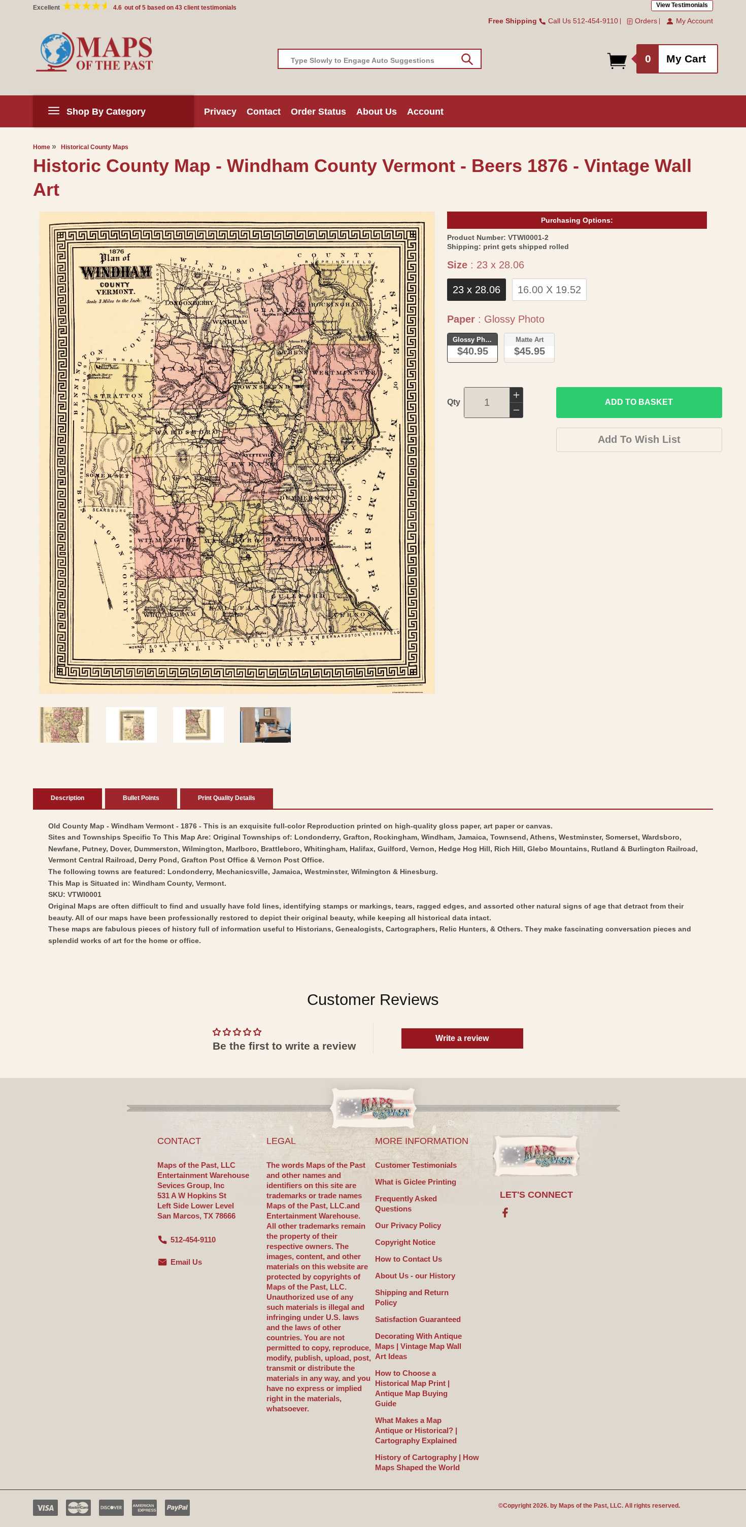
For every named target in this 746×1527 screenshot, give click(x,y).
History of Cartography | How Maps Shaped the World (427, 1462)
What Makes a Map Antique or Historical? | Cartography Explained (416, 1430)
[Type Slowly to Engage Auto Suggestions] (467, 59)
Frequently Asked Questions (406, 1203)
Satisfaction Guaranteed (418, 1319)
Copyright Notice (405, 1242)
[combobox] (380, 59)
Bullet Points (141, 798)
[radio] (476, 290)
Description (67, 798)
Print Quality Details (226, 798)
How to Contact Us (408, 1259)
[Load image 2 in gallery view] (131, 725)
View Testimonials (682, 5)
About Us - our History (415, 1275)
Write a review (462, 1038)
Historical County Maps (94, 147)
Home (41, 147)
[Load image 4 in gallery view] (265, 725)
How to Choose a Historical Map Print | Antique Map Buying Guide (412, 1388)
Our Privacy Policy (408, 1225)
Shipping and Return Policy (412, 1297)
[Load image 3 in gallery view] (198, 725)
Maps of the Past (583, 1505)
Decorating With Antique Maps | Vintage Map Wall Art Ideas (418, 1346)
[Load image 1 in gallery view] (64, 725)
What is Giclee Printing (415, 1181)
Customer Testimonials (416, 1165)
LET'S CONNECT (536, 1195)
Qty (453, 402)
